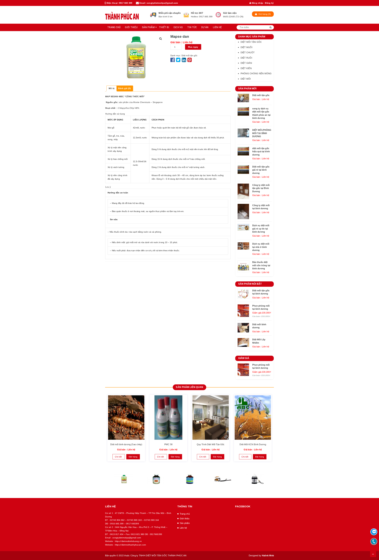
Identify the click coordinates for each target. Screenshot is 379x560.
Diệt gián (246, 63)
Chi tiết (118, 457)
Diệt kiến (246, 68)
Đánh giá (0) (124, 88)
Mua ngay (193, 47)
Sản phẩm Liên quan (189, 387)
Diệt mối (246, 79)
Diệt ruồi (246, 58)
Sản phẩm (185, 523)
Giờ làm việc (230, 13)
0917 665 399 (125, 3)
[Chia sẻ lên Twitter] (178, 61)
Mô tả (111, 88)
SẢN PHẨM (148, 27)
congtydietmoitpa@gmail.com (162, 3)
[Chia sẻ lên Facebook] (172, 61)
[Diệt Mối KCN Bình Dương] (253, 417)
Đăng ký (269, 3)
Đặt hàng (133, 457)
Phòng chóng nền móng (256, 73)
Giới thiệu (185, 518)
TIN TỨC (192, 27)
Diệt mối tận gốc (189, 55)
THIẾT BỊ (164, 27)
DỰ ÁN (204, 27)
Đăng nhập (257, 3)
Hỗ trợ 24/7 (197, 13)
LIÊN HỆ (217, 27)
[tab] (111, 88)
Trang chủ (185, 514)
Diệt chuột (248, 52)
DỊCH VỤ (178, 27)
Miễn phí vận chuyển (170, 13)
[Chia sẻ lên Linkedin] (184, 61)
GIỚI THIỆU (131, 27)
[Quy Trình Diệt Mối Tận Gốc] (210, 417)
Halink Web (268, 555)
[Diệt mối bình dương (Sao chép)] (126, 417)
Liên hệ (183, 528)
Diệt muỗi (246, 47)
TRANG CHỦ (114, 27)
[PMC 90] (168, 417)
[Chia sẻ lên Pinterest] (189, 61)
